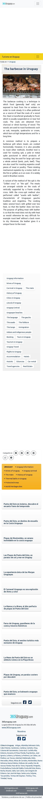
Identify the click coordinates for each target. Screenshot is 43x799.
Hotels (26, 357)
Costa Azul (23, 750)
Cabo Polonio (5, 748)
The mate (30, 288)
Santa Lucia (25, 773)
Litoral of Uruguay (14, 303)
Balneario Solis (34, 745)
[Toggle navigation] (37, 3)
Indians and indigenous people (19, 332)
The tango (11, 327)
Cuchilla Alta (32, 750)
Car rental (32, 361)
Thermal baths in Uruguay (15, 479)
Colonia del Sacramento (9, 750)
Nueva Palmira (13, 763)
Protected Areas (12, 483)
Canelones (15, 748)
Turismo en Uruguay (10, 56)
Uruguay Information (24, 467)
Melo (33, 758)
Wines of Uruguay (14, 283)
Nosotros (21, 731)
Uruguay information (15, 278)
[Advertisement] (21, 30)
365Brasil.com (11, 791)
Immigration (24, 327)
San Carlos (20, 771)
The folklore (24, 322)
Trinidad (3, 778)
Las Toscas (11, 758)
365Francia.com (21, 793)
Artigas (17, 745)
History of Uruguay (14, 293)
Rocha (2, 771)
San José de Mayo (14, 773)
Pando (8, 766)
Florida (22, 753)
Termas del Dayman (17, 776)
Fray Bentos (30, 753)
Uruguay (12, 62)
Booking (10, 337)
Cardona (23, 748)
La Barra (9, 756)
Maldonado (26, 758)
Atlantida (24, 745)
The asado (11, 322)
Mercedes (4, 761)
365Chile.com (32, 791)
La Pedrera (25, 756)
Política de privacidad (34, 797)
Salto (14, 771)
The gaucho (26, 317)
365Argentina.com (11, 788)
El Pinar (17, 753)
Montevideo (32, 761)
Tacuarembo (5, 776)
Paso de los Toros (18, 766)
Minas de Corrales (20, 761)
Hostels (10, 361)
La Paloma (17, 756)
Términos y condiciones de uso (12, 797)
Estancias (20, 361)
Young (9, 778)
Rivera (38, 768)
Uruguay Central (13, 308)
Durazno (10, 753)
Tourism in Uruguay (14, 342)
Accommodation (13, 357)
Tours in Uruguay (23, 337)
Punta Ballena (5, 768)
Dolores (3, 753)
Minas (11, 761)
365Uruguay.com (32, 788)
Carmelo (30, 748)
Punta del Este (29, 768)
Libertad (19, 758)
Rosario (8, 771)
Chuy (35, 748)
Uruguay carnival (30, 471)
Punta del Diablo (17, 768)
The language (12, 317)
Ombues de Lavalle (26, 763)
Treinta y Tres (31, 776)
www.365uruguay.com (11, 727)
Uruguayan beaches (14, 313)
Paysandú (29, 766)
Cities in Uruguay (13, 298)
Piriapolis (36, 766)
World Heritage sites (13, 486)
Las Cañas (33, 756)
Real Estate (27, 366)
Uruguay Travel (13, 347)
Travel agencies (13, 366)
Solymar (33, 773)
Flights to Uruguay (14, 352)
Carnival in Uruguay (14, 288)
